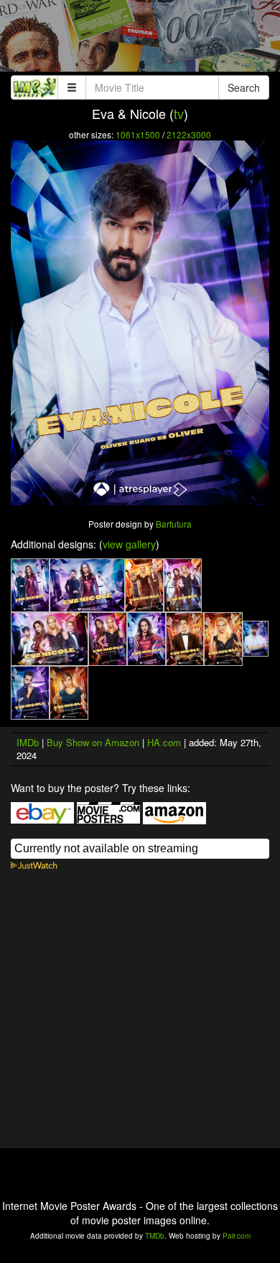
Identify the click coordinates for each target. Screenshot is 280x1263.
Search (244, 87)
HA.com (164, 742)
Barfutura (174, 524)
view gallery (129, 544)
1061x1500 (138, 134)
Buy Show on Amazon (93, 742)
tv (179, 113)
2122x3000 (189, 134)
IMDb (28, 742)
